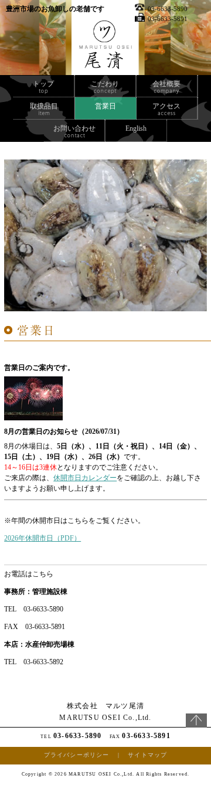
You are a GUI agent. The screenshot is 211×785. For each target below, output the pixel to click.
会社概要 (166, 84)
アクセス (166, 106)
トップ (43, 84)
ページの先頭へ (196, 725)
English (136, 128)
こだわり (105, 84)
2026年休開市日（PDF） (42, 538)
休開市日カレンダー (85, 478)
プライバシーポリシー (77, 755)
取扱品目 (44, 106)
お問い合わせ (74, 128)
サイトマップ (147, 755)
